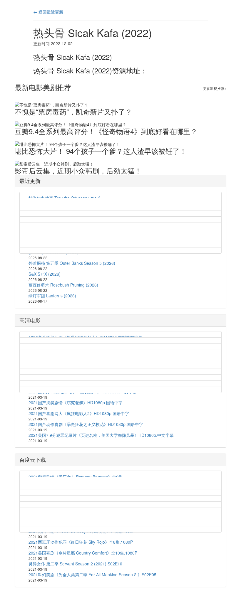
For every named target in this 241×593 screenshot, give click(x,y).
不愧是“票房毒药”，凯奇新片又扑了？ (73, 111)
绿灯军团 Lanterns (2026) (52, 296)
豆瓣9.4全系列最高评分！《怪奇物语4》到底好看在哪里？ (106, 131)
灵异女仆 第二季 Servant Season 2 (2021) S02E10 (75, 564)
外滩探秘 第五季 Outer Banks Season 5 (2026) (72, 263)
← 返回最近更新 (48, 12)
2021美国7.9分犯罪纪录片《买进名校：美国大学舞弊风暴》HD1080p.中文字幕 (101, 435)
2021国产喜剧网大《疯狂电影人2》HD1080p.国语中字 (79, 413)
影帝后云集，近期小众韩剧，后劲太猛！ (78, 170)
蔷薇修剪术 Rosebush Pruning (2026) (63, 285)
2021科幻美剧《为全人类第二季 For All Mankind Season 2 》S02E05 (92, 574)
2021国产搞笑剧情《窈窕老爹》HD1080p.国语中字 (76, 402)
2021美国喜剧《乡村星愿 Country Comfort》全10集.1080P (83, 553)
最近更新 (30, 180)
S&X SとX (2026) (45, 274)
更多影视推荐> (214, 88)
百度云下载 (32, 459)
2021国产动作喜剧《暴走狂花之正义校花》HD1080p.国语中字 (86, 424)
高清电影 (30, 320)
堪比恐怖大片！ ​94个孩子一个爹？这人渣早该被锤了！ (101, 151)
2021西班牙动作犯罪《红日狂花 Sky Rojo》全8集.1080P (81, 542)
